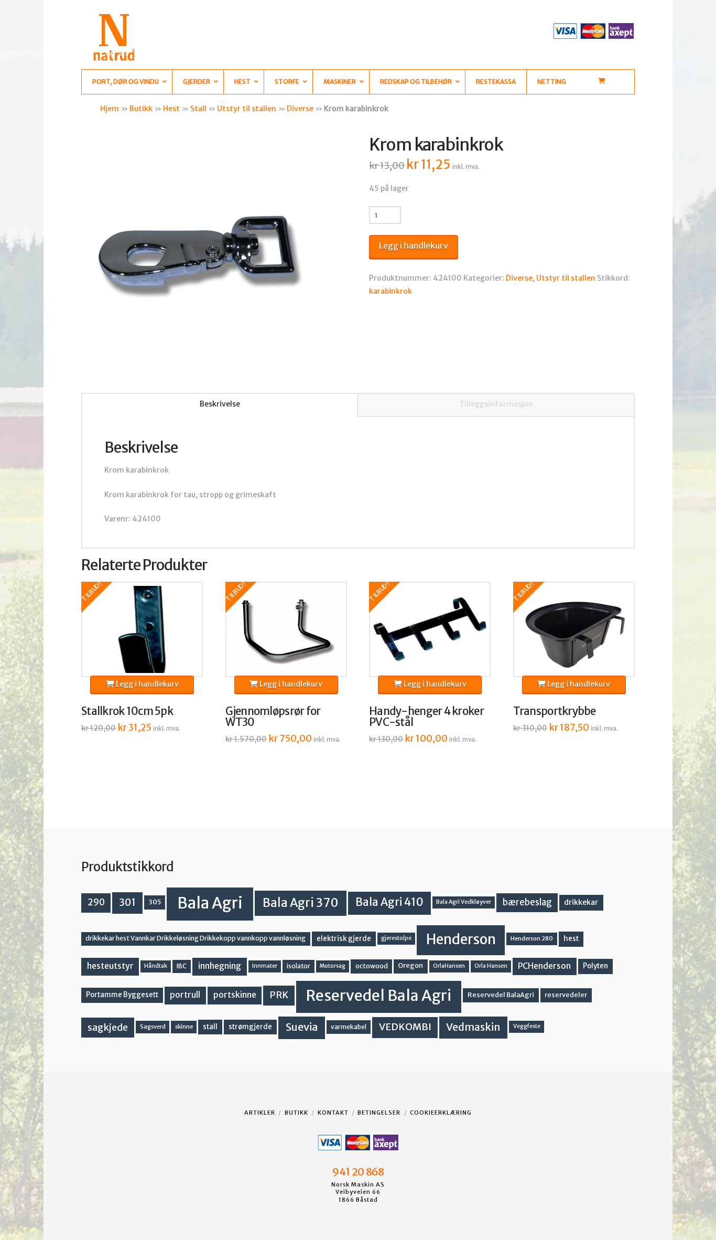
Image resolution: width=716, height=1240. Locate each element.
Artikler (259, 1112)
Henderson (461, 939)
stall (210, 1026)
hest (571, 938)
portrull (185, 995)
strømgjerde (250, 1026)
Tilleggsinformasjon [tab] (496, 404)
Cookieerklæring (441, 1112)
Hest (171, 108)
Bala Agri (210, 903)
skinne (184, 1026)
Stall (198, 108)
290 (96, 902)
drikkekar (581, 902)
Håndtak (155, 966)
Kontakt (333, 1112)
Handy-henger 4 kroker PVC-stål (426, 717)
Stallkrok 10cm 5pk (127, 711)
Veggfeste (526, 1026)
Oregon (410, 965)
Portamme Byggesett (122, 994)
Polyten (595, 965)
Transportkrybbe (554, 711)
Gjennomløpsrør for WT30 (273, 717)
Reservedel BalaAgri (501, 994)
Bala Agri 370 (301, 902)
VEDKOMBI (405, 1027)
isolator (298, 966)
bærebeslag (527, 902)
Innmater (264, 966)
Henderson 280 (532, 938)
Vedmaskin (473, 1027)
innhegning (219, 966)
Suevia (302, 1026)
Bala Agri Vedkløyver (463, 902)
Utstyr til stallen (246, 108)
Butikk (141, 108)
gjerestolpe (396, 938)
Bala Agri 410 (389, 902)
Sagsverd (153, 1026)
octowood (371, 966)
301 (127, 902)
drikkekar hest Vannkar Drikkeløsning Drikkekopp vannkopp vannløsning (195, 938)
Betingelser (378, 1112)
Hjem (109, 108)
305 (155, 901)
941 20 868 (358, 1172)
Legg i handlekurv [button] (146, 684)
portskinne (234, 995)
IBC (182, 966)
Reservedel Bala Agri (378, 995)
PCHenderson (544, 966)
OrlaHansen (449, 966)
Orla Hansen (490, 966)
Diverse (300, 108)
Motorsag (332, 966)
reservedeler (566, 994)
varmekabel (348, 1027)
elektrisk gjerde (344, 938)
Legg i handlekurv (413, 245)
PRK (278, 995)
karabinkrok (390, 291)
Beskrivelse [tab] (220, 404)
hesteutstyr (110, 966)
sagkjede (108, 1027)
